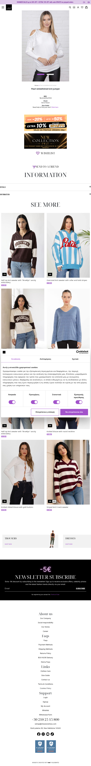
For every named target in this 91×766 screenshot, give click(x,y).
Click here (54, 107)
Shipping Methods (46, 649)
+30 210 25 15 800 (45, 719)
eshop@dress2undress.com (45, 724)
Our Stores (45, 627)
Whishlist (45, 710)
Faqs (45, 640)
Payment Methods (46, 645)
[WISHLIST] (82, 7)
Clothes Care (45, 671)
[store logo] (10, 7)
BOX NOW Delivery (45, 658)
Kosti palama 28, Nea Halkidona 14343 (45, 728)
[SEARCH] (70, 7)
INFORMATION (5, 194)
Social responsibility (45, 623)
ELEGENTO (55, 762)
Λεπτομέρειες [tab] (45, 359)
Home (36, 85)
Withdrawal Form (45, 715)
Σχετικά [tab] (75, 359)
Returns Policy (45, 653)
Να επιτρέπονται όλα (74, 412)
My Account (45, 706)
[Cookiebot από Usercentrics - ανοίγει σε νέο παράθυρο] (78, 352)
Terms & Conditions (45, 684)
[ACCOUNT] (78, 7)
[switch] (34, 403)
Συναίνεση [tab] (15, 359)
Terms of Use (55, 594)
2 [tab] (50, 74)
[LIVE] (74, 7)
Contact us (45, 680)
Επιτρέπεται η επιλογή (45, 412)
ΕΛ (89, 2)
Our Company (45, 618)
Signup (45, 702)
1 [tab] (40, 74)
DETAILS (3, 187)
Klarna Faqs (45, 662)
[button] (84, 2)
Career (45, 631)
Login (45, 697)
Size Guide (45, 675)
